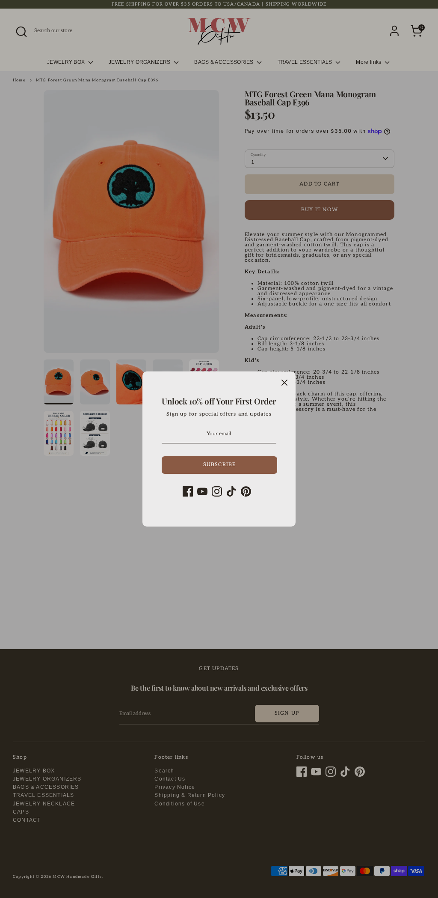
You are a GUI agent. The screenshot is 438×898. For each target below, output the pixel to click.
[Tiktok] (231, 491)
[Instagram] (217, 491)
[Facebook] (188, 491)
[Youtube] (202, 491)
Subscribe (219, 464)
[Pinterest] (246, 491)
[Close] (284, 382)
